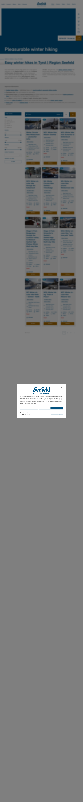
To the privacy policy (57, 414)
